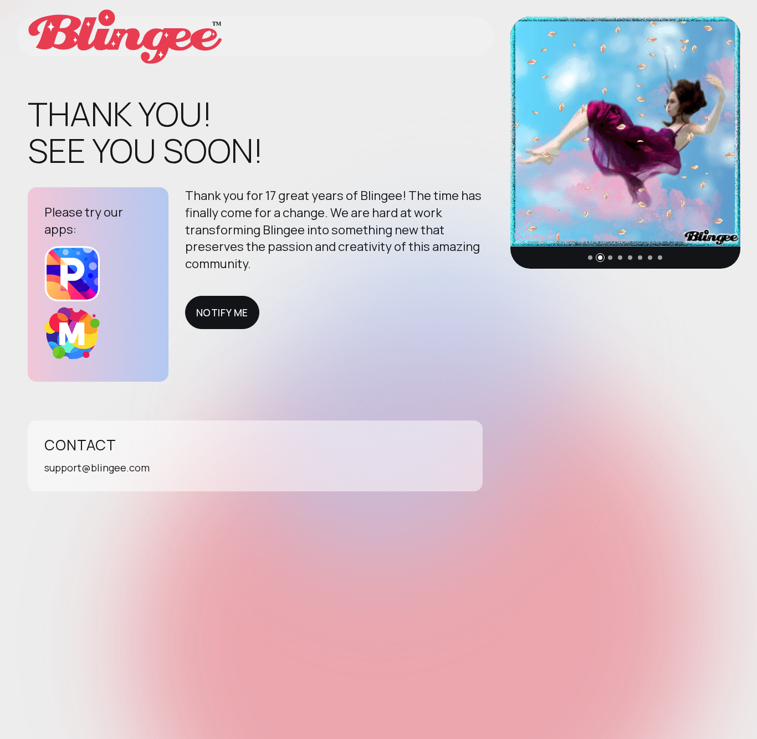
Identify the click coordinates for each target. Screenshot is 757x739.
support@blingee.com (97, 467)
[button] (590, 257)
